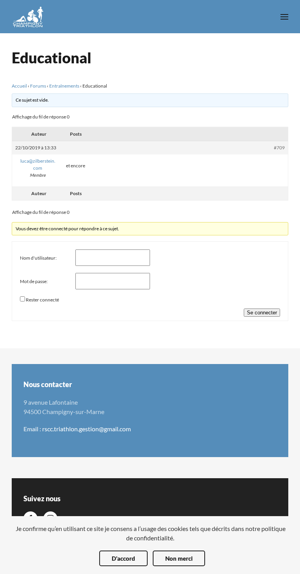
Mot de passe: (34, 281)
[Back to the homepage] (28, 16)
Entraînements (64, 86)
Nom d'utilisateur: (38, 258)
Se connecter (262, 313)
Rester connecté (42, 300)
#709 (279, 148)
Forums (38, 86)
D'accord (123, 558)
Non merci (179, 558)
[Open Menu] (284, 16)
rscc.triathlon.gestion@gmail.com (86, 428)
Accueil (19, 86)
